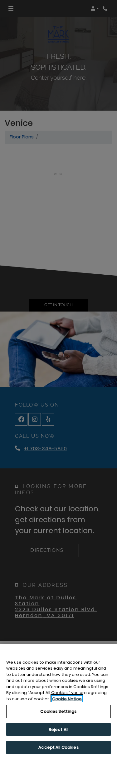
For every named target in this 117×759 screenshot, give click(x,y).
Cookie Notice (67, 699)
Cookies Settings (58, 711)
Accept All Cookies (58, 747)
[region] (58, 701)
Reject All (58, 729)
